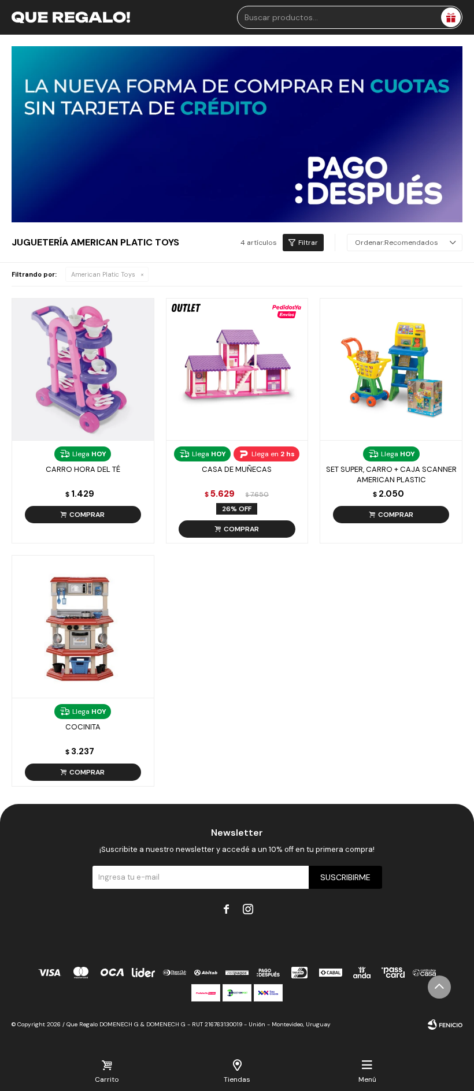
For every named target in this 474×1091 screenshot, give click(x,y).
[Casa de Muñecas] (237, 369)
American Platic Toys (103, 274)
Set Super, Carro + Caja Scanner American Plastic (391, 474)
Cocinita (83, 727)
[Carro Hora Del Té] (83, 369)
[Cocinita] (83, 626)
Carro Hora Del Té (83, 469)
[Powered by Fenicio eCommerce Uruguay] (445, 1024)
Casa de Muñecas (237, 469)
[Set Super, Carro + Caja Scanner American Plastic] (391, 369)
